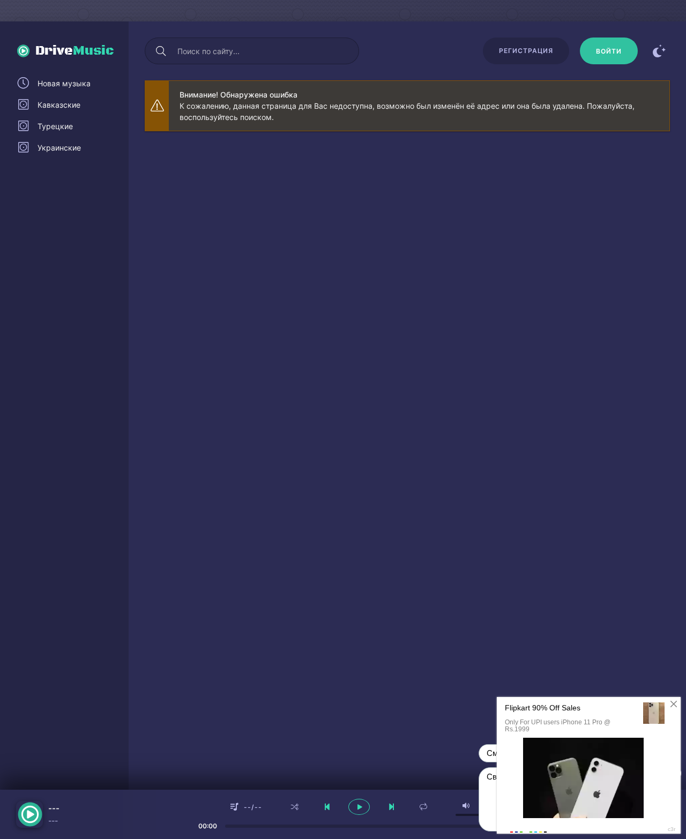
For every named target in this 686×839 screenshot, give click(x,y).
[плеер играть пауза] (359, 807)
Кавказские (59, 104)
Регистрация (526, 51)
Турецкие (55, 126)
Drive (74, 51)
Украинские (59, 147)
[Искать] (161, 51)
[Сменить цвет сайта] (659, 51)
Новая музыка (64, 83)
